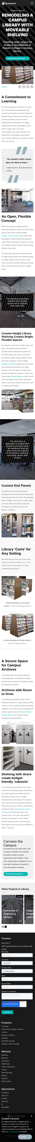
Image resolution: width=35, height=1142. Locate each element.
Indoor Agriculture (8, 1067)
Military (4, 1075)
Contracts (5, 1093)
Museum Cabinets (8, 1035)
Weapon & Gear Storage (10, 1044)
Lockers (4, 1032)
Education (5, 1061)
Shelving (5, 1038)
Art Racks (5, 1026)
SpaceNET (5, 1107)
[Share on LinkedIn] (27, 86)
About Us (5, 1095)
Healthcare (6, 1064)
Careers (4, 1098)
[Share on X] (23, 86)
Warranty (5, 1101)
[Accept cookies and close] (31, 1116)
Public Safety (6, 1081)
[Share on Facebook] (19, 86)
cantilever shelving (8, 364)
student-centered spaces (11, 236)
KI (2, 1104)
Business (5, 1058)
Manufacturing (7, 1073)
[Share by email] (31, 86)
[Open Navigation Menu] (32, 3)
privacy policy (14, 1132)
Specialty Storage (8, 1041)
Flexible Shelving (17, 376)
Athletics (5, 1055)
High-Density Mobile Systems (12, 1029)
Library (4, 87)
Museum (5, 1078)
